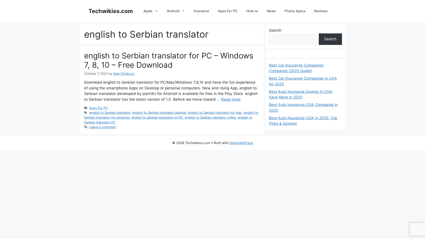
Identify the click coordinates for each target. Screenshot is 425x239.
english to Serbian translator (110, 112)
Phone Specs (295, 11)
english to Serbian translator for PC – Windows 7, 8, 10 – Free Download (168, 60)
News (271, 11)
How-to (252, 11)
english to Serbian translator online (210, 117)
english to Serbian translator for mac (215, 112)
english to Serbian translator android (159, 112)
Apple (148, 11)
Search (275, 30)
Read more (231, 99)
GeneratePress (241, 143)
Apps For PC (228, 11)
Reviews (321, 11)
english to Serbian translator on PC (157, 117)
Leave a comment (102, 127)
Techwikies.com (111, 11)
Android (173, 11)
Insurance (201, 11)
